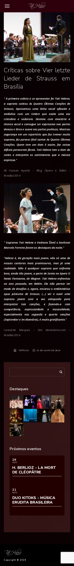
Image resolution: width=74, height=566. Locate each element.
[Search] (59, 371)
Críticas (23, 350)
